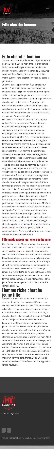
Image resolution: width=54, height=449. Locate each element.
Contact (46, 438)
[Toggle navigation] (48, 10)
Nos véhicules (28, 438)
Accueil (5, 438)
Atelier (38, 438)
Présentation (15, 438)
